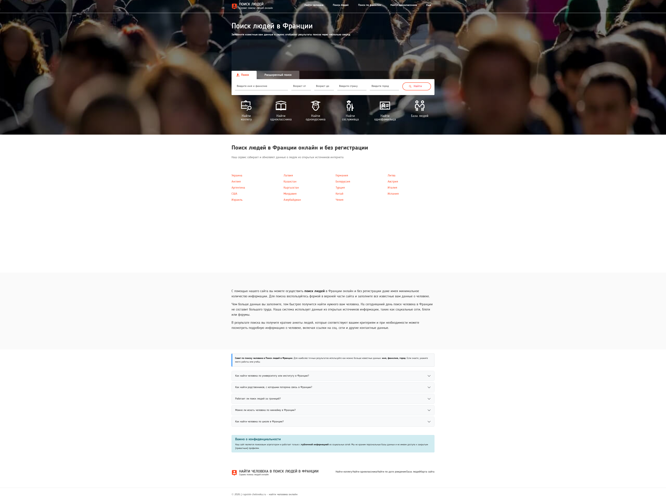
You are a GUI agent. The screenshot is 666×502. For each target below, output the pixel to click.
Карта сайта (427, 471)
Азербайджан (292, 199)
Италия (392, 187)
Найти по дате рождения (391, 471)
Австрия (393, 181)
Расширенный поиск (278, 74)
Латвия (288, 175)
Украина (237, 175)
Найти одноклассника (403, 5)
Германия (342, 175)
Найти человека (313, 5)
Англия (236, 181)
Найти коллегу (344, 471)
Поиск (245, 74)
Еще (428, 5)
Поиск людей (341, 5)
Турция (340, 187)
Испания (393, 193)
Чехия (339, 199)
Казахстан (290, 181)
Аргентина (238, 187)
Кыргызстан (291, 187)
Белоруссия (343, 181)
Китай (339, 193)
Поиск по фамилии (369, 5)
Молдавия (290, 193)
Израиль (237, 199)
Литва (391, 175)
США (234, 193)
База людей (413, 471)
